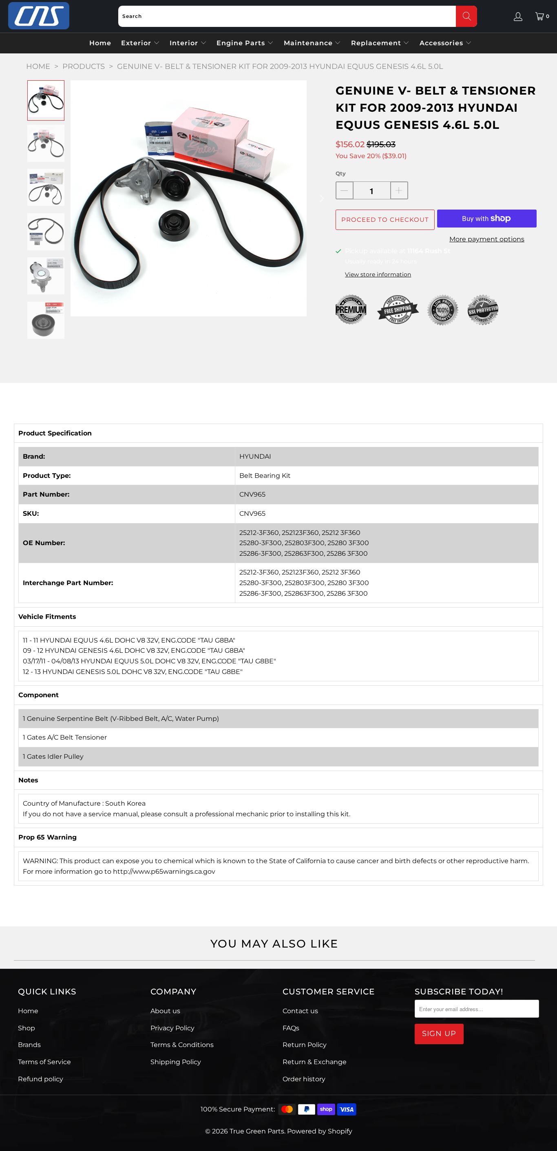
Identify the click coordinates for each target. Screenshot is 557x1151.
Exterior (137, 43)
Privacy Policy (172, 1028)
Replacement (377, 43)
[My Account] (518, 16)
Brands (29, 1045)
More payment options (486, 239)
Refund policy (40, 1079)
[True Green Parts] (38, 16)
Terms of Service (44, 1062)
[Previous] (76, 198)
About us (165, 1011)
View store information (378, 274)
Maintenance (309, 43)
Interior (185, 43)
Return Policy (305, 1045)
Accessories (442, 43)
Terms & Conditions (182, 1045)
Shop (26, 1028)
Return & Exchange (315, 1062)
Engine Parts (242, 43)
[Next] (321, 198)
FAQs (291, 1028)
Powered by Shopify (319, 1131)
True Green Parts (257, 1131)
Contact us (300, 1011)
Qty (341, 173)
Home (100, 43)
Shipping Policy (175, 1062)
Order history (304, 1079)
